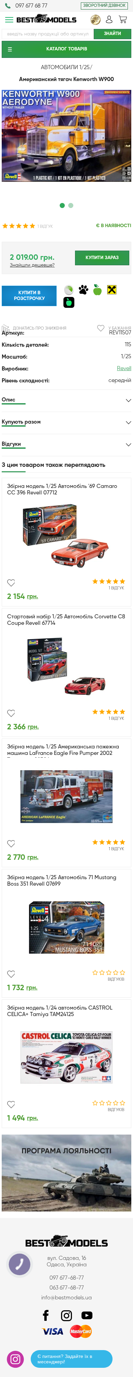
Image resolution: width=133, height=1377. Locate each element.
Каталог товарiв (66, 49)
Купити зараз (102, 257)
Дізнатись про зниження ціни (39, 331)
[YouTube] (86, 1316)
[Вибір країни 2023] (95, 23)
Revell (124, 368)
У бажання (119, 329)
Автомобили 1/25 (65, 67)
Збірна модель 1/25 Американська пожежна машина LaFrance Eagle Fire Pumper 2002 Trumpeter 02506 (63, 753)
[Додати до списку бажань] (11, 583)
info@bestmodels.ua (66, 1298)
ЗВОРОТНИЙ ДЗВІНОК (104, 6)
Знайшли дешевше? (32, 265)
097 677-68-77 (66, 1278)
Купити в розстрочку (29, 295)
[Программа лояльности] (66, 1210)
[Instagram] (66, 1316)
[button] (62, 205)
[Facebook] (46, 1316)
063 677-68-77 (66, 1288)
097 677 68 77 (31, 6)
